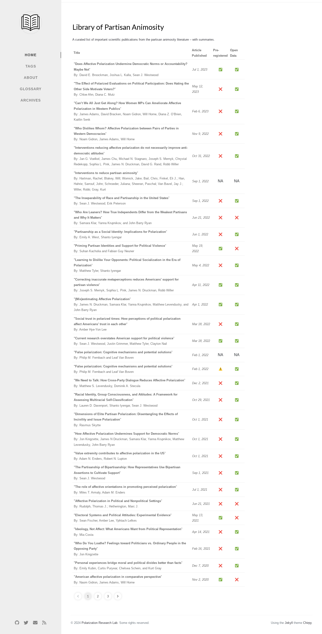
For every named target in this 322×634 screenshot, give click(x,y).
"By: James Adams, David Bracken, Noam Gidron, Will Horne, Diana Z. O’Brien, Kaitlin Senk (128, 111)
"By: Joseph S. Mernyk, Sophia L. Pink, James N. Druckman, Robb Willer (126, 285)
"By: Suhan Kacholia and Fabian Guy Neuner (120, 248)
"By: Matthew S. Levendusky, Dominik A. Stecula (129, 383)
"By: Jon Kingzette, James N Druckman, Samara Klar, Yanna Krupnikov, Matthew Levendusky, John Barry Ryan (129, 439)
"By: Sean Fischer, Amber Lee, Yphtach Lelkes (123, 517)
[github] (16, 622)
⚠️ (221, 369)
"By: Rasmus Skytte (126, 419)
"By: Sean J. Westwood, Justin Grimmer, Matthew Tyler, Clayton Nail (124, 340)
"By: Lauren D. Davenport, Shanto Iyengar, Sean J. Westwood (126, 400)
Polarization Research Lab (99, 623)
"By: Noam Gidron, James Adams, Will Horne (126, 134)
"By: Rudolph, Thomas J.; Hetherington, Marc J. (118, 503)
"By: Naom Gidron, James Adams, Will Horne (118, 579)
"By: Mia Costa (128, 531)
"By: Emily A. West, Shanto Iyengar (120, 234)
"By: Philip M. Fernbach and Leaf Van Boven (123, 354)
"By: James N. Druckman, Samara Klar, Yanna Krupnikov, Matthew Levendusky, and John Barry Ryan (131, 304)
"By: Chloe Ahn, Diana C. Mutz (131, 89)
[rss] (44, 622)
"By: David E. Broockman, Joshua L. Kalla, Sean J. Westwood (130, 69)
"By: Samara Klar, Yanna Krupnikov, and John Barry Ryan (130, 217)
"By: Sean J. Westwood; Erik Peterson (121, 200)
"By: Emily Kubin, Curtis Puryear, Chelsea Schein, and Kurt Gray (128, 565)
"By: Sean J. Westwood (127, 472)
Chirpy (307, 623)
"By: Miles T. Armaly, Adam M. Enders (125, 489)
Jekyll (289, 623)
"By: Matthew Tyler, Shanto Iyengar (127, 265)
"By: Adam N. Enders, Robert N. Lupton (120, 455)
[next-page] (118, 596)
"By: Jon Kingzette (130, 548)
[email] (35, 622)
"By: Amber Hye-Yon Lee (127, 324)
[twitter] (26, 622)
